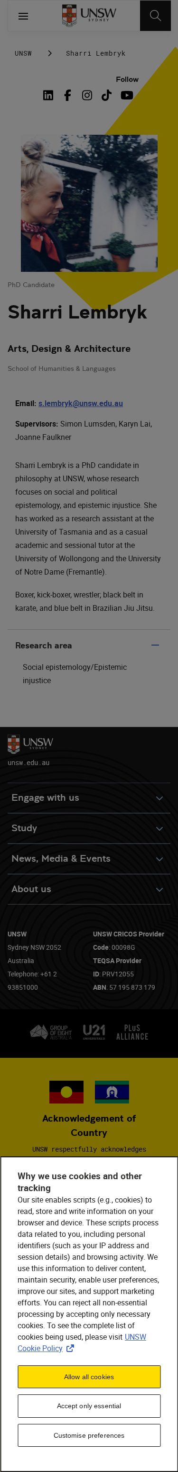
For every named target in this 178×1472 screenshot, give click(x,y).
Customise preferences (89, 1435)
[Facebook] (67, 95)
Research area (43, 645)
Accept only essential (89, 1406)
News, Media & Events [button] (61, 858)
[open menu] (23, 15)
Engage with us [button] (45, 797)
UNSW (23, 53)
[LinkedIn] (50, 95)
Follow (127, 79)
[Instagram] (87, 95)
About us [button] (31, 889)
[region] (89, 1314)
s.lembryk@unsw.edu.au (80, 403)
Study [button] (24, 828)
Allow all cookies (89, 1377)
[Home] (89, 15)
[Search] (155, 15)
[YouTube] (126, 95)
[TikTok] (106, 95)
